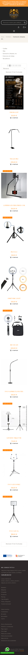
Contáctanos (4, 611)
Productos (3, 594)
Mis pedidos (4, 616)
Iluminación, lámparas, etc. (10, 53)
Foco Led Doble (14, 484)
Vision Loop (14, 112)
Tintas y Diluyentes (5, 601)
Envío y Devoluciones (6, 624)
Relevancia (6, 68)
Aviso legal (4, 631)
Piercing (3, 596)
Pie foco (14, 252)
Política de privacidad (6, 636)
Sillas (4, 51)
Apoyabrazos (6, 58)
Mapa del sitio (4, 638)
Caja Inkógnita (4, 599)
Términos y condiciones (7, 626)
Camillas (5, 48)
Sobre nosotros (5, 609)
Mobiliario (3, 587)
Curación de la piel (6, 604)
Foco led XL (14, 531)
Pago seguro (4, 629)
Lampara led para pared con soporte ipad (14, 206)
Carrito (3, 618)
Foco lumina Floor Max (14, 391)
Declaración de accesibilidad (8, 640)
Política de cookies (6, 633)
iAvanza (22, 650)
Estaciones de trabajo (8, 56)
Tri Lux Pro (14, 159)
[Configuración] (18, 27)
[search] (25, 22)
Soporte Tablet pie (14, 438)
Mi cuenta (3, 614)
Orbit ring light (14, 298)
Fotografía (3, 592)
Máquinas (3, 589)
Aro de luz (14, 345)
